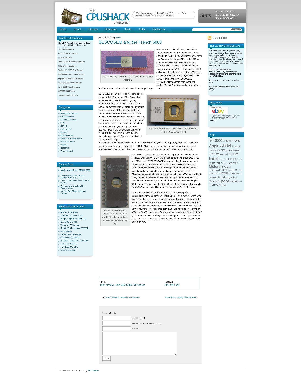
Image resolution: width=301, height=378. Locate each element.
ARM (225, 145)
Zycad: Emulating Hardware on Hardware (122, 297)
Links (142, 29)
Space (224, 181)
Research (64, 148)
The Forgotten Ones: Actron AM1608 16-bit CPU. (72, 176)
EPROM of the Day (68, 119)
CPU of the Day (67, 116)
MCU (214, 163)
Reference (111, 29)
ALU (231, 141)
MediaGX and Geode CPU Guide (74, 241)
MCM (232, 159)
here (211, 84)
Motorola (110, 285)
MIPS (236, 163)
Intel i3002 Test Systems (69, 87)
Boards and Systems (69, 113)
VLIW (214, 185)
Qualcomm (236, 173)
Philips (211, 173)
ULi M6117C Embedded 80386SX (74, 228)
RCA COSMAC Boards (68, 53)
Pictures (93, 29)
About (77, 29)
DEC (223, 150)
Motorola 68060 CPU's (68, 95)
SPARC (234, 181)
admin (118, 38)
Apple (214, 145)
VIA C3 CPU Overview (69, 225)
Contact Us (159, 29)
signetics (232, 177)
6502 (219, 140)
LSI (220, 160)
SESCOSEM (126, 285)
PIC (216, 173)
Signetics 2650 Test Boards (70, 78)
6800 (102, 285)
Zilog (224, 185)
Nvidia (230, 170)
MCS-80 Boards (65, 58)
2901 (211, 140)
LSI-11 (224, 160)
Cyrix (217, 150)
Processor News (67, 141)
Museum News (66, 135)
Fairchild (223, 154)
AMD (237, 140)
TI (210, 185)
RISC (222, 177)
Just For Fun (65, 129)
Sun (240, 182)
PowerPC (225, 173)
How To (63, 126)
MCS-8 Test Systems (67, 66)
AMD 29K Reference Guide (71, 215)
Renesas (213, 177)
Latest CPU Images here (220, 70)
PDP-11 (237, 170)
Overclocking (66, 231)
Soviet (213, 181)
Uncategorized (66, 151)
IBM (235, 154)
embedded (235, 150)
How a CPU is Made (69, 212)
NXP (117, 285)
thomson (141, 285)
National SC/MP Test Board (70, 70)
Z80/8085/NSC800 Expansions (71, 62)
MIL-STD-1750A (224, 163)
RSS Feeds (220, 37)
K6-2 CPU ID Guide (68, 222)
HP (229, 154)
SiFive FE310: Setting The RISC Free (180, 297)
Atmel (234, 146)
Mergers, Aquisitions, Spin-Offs (73, 219)
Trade (128, 29)
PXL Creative (93, 371)
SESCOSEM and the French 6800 (130, 42)
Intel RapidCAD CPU (69, 247)
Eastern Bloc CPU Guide (70, 234)
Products (64, 145)
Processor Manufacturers (71, 138)
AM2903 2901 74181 (67, 91)
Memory (63, 132)
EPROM (214, 154)
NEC (224, 170)
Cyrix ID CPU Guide (69, 244)
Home (63, 29)
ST (134, 285)
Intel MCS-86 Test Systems (70, 83)
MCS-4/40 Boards (66, 49)
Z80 (219, 185)
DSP (228, 150)
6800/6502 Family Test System (71, 74)
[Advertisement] (150, 252)
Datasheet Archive (68, 250)
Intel (213, 158)
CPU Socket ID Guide (69, 237)
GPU (62, 123)
